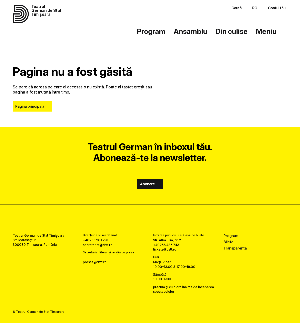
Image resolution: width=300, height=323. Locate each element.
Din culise (232, 31)
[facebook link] (138, 219)
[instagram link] (150, 219)
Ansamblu (190, 31)
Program (151, 31)
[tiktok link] (162, 219)
